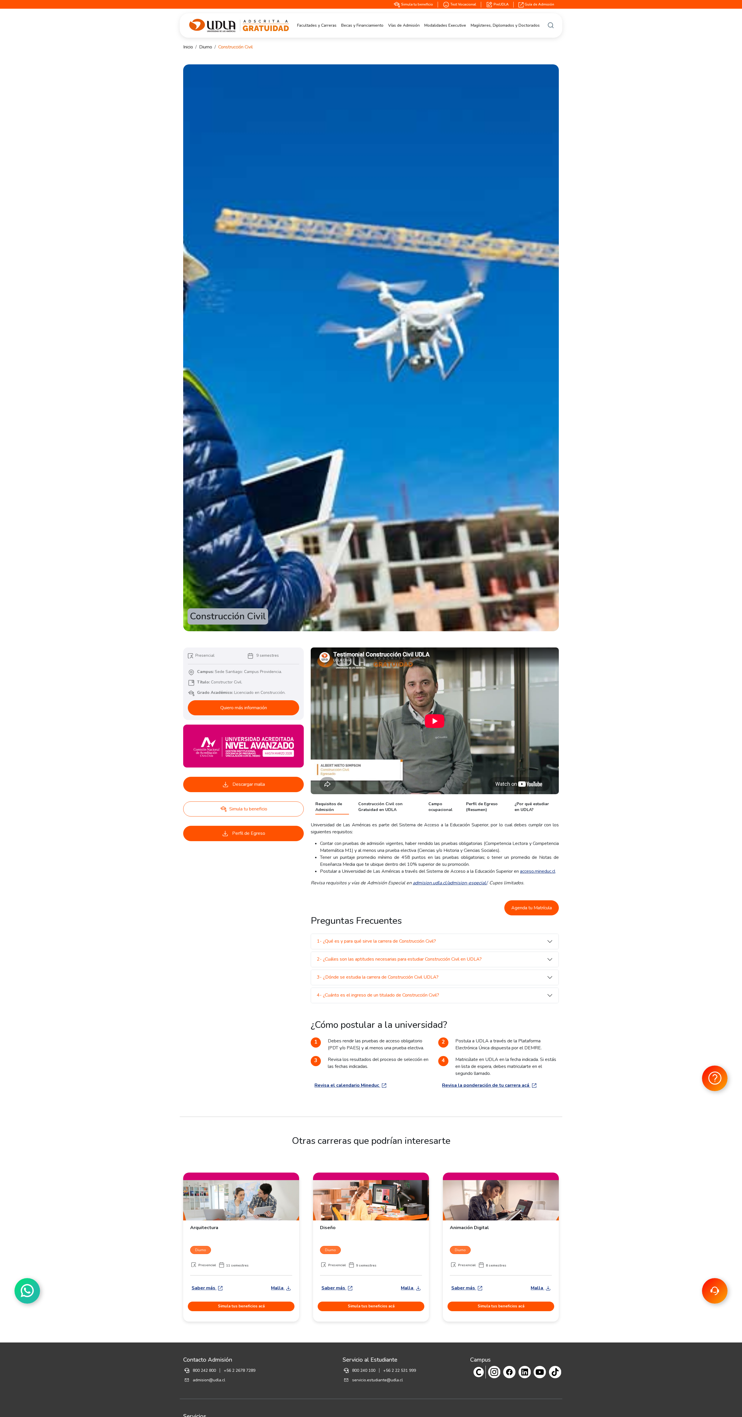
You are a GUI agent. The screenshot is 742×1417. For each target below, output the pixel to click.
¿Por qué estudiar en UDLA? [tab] (531, 806)
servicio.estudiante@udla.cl (377, 1380)
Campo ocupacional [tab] (440, 806)
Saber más (204, 1288)
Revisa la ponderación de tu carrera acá (486, 1085)
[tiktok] (555, 1372)
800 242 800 (204, 1370)
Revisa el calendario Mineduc (347, 1085)
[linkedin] (524, 1372)
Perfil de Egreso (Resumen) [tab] (482, 806)
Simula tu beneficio (416, 4)
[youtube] (539, 1372)
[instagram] (494, 1372)
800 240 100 (363, 1370)
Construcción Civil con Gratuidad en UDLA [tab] (380, 806)
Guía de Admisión (539, 4)
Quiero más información (243, 708)
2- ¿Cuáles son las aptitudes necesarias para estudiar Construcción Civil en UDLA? (399, 959)
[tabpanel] (435, 853)
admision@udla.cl (209, 1380)
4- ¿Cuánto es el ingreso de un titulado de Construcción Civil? (378, 995)
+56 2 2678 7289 (239, 1370)
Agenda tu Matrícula (531, 908)
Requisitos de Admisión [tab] (328, 806)
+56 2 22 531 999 (399, 1370)
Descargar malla (248, 784)
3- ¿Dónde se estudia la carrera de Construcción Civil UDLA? (378, 977)
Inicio (188, 47)
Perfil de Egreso (248, 833)
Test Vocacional (463, 4)
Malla (278, 1288)
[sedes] (478, 1372)
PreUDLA (501, 4)
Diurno (205, 47)
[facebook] (509, 1372)
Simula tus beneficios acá (241, 1306)
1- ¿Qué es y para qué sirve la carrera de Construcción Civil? (376, 941)
